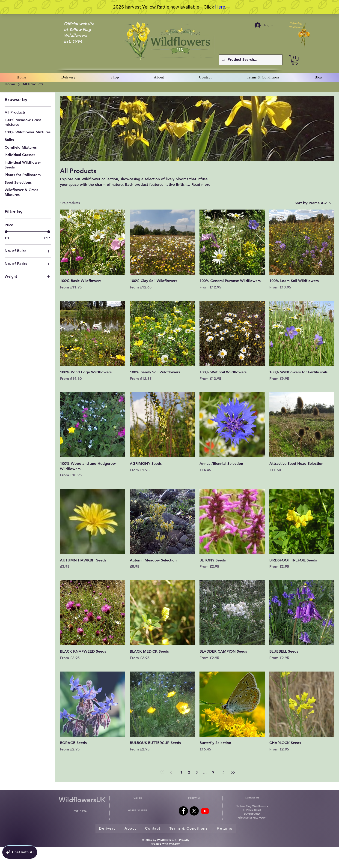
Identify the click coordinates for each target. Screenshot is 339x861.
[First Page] (162, 772)
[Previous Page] (171, 772)
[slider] (6, 231)
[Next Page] (223, 772)
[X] (194, 811)
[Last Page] (232, 772)
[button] (294, 60)
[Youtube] (205, 811)
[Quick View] (92, 242)
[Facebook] (183, 811)
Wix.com (174, 843)
